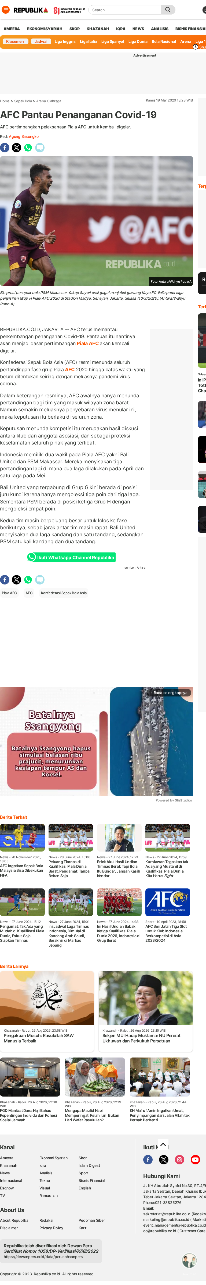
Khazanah (8, 1165)
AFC (70, 369)
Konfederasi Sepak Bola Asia (63, 593)
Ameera (6, 1158)
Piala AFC (88, 343)
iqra (120, 28)
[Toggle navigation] (5, 9)
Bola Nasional (164, 41)
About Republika (14, 1220)
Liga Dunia (137, 41)
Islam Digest (89, 1165)
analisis (159, 28)
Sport (83, 1173)
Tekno (44, 1180)
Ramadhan (48, 1195)
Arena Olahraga (48, 101)
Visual (44, 1188)
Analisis (46, 1173)
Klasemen (15, 41)
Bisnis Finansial (92, 1180)
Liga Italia (88, 41)
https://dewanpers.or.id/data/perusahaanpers (43, 1256)
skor (74, 28)
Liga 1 (201, 41)
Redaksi (46, 1220)
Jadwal (41, 41)
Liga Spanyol (112, 41)
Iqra (42, 1165)
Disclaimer (9, 1228)
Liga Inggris (65, 41)
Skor (82, 1158)
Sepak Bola (23, 101)
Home (5, 101)
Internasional (11, 1180)
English (85, 1188)
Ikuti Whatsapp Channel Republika (75, 557)
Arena (185, 41)
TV (2, 1195)
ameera (11, 28)
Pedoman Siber (92, 1220)
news (138, 28)
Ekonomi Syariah (44, 28)
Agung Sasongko (24, 136)
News (5, 1173)
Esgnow (7, 1188)
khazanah (98, 28)
